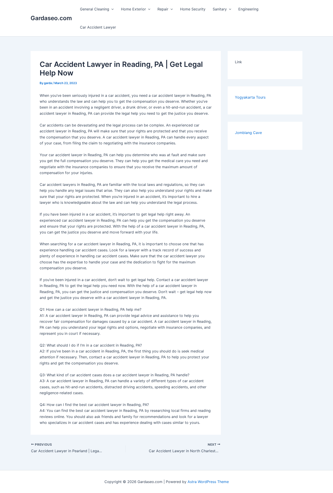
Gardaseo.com (51, 18)
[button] (111, 9)
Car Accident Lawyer (98, 27)
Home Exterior (133, 9)
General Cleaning (94, 9)
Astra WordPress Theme (208, 481)
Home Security (192, 9)
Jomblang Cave (248, 132)
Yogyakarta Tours (250, 97)
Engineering (248, 9)
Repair (162, 9)
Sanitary (220, 9)
